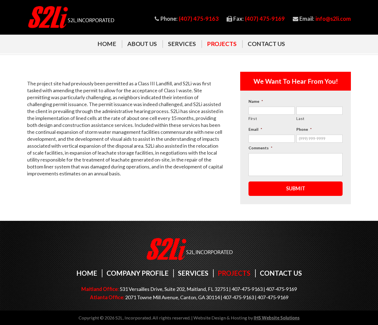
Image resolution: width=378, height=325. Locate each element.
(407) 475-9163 (199, 19)
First (252, 118)
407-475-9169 (281, 289)
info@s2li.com (333, 19)
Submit (295, 188)
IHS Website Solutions (277, 317)
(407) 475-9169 (265, 19)
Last (300, 118)
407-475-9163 (247, 289)
